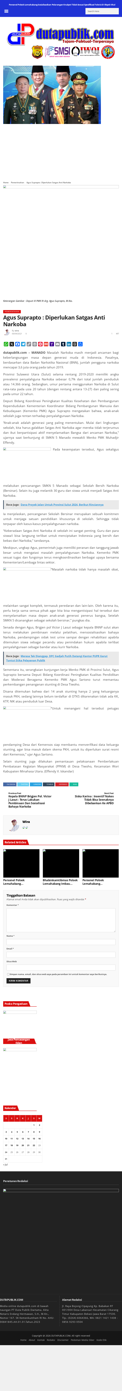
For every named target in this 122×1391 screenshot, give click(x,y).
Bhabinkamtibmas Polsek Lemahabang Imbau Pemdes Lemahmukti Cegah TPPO (60, 882)
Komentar (13, 905)
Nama (10, 935)
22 (34, 1145)
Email (10, 948)
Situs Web (12, 961)
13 (23, 1138)
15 (34, 1138)
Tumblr (50, 784)
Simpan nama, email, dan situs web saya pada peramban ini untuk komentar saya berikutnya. (58, 974)
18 (11, 1145)
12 (17, 1138)
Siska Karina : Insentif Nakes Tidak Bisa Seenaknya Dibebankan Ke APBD (94, 798)
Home (6, 182)
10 (6, 1138)
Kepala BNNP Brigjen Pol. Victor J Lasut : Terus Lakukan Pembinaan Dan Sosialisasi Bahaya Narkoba (29, 800)
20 (23, 1145)
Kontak (41, 1339)
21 (28, 1145)
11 (11, 1138)
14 (28, 1138)
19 (17, 1145)
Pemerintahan (17, 182)
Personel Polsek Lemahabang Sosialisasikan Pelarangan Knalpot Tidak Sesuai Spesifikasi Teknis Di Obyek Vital (62, 4)
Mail (75, 784)
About (32, 1339)
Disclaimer (63, 1339)
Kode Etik (101, 1339)
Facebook (11, 784)
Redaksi (51, 1339)
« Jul (5, 1164)
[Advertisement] (61, 150)
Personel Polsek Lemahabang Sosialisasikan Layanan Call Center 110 (98, 882)
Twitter (24, 784)
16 (39, 1138)
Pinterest (63, 784)
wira (17, 330)
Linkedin (37, 784)
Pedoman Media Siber (82, 1339)
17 (6, 1145)
